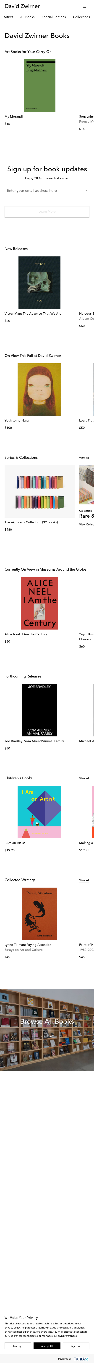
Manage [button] (18, 1346)
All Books (27, 17)
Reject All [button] (76, 1346)
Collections (81, 17)
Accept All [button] (47, 1346)
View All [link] (84, 458)
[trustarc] (80, 1358)
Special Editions (54, 17)
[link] (40, 85)
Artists (8, 17)
